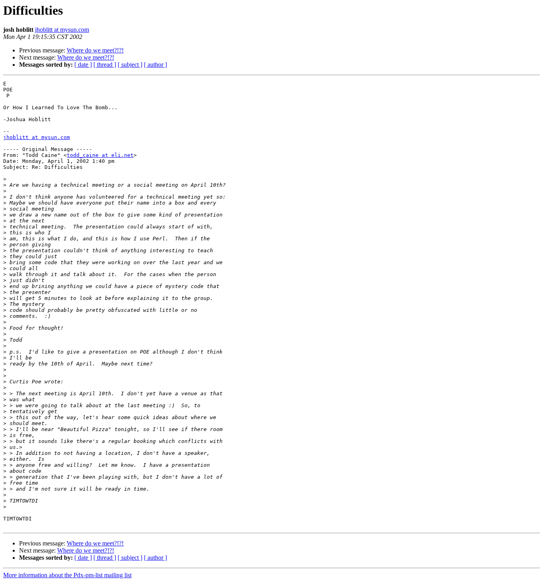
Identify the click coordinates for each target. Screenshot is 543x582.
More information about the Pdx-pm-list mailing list (67, 575)
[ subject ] (130, 64)
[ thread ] (104, 64)
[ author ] (155, 64)
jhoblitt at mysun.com (62, 29)
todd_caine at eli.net (100, 155)
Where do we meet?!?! (95, 50)
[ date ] (83, 64)
